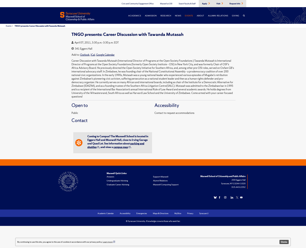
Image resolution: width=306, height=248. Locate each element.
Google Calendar (105, 55)
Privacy (190, 213)
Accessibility (125, 213)
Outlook (85, 55)
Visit (218, 4)
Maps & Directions (160, 213)
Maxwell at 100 (166, 4)
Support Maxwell (160, 176)
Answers (110, 176)
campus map (120, 147)
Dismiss (284, 242)
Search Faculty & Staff (187, 4)
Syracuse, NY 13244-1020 (233, 183)
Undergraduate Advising (117, 180)
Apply (205, 4)
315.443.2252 (238, 187)
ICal (93, 55)
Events (189, 15)
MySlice (177, 213)
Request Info (235, 4)
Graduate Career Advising (118, 184)
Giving (235, 15)
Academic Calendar (106, 213)
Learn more (108, 241)
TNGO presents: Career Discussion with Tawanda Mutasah (40, 26)
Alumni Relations (218, 15)
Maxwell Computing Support (166, 184)
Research (166, 15)
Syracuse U (203, 213)
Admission (151, 15)
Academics (134, 15)
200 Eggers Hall (239, 179)
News (178, 15)
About (200, 15)
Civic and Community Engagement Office (138, 4)
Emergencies (141, 213)
